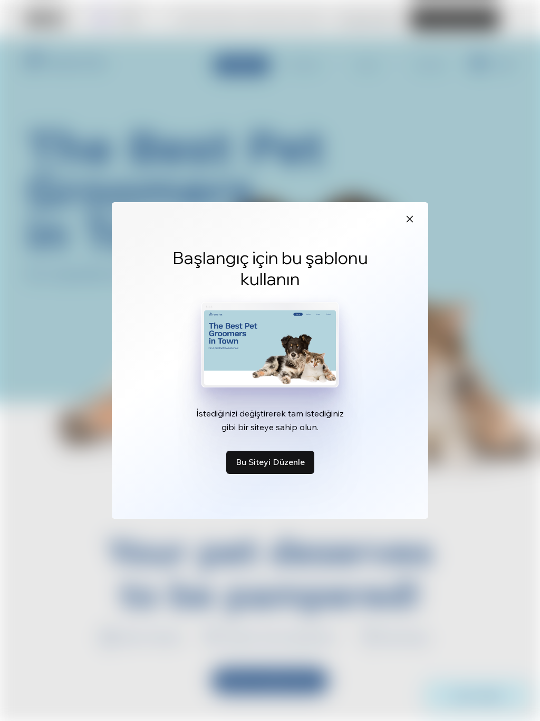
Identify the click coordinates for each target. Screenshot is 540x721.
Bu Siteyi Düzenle (270, 462)
